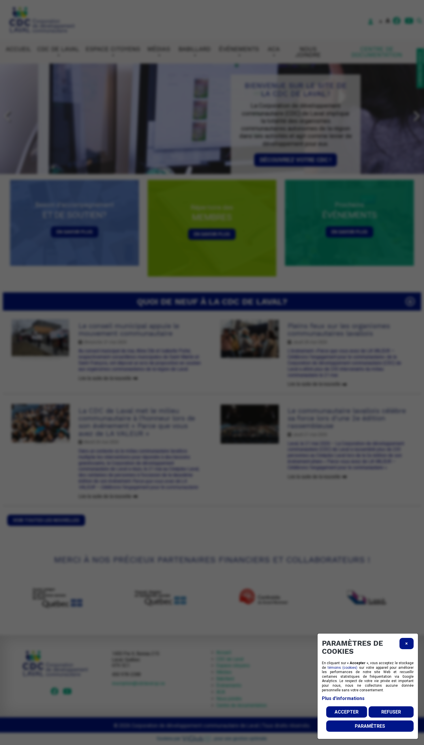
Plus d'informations (343, 698)
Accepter (347, 712)
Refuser (391, 712)
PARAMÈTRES (370, 726)
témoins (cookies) (343, 668)
